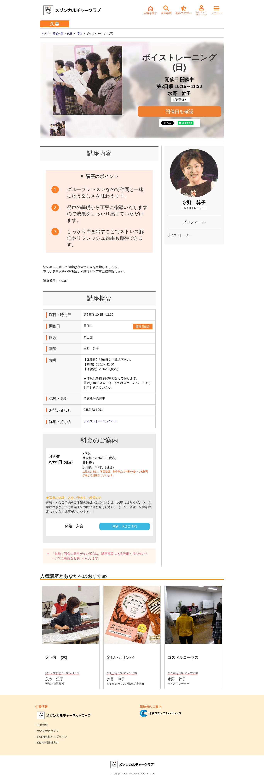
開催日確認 (142, 326)
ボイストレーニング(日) (99, 421)
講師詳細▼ (180, 99)
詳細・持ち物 (132, 553)
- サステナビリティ (47, 730)
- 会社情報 (41, 724)
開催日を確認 (179, 111)
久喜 (69, 33)
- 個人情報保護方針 (47, 742)
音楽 (79, 33)
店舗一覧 (58, 33)
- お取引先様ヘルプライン (51, 736)
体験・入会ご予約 (124, 526)
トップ (45, 33)
